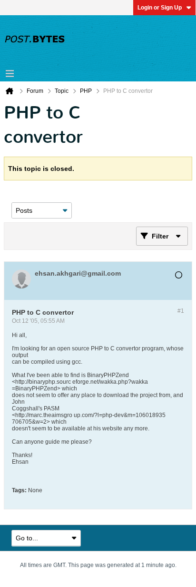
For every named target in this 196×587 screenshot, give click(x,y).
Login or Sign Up (159, 7)
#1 (180, 311)
